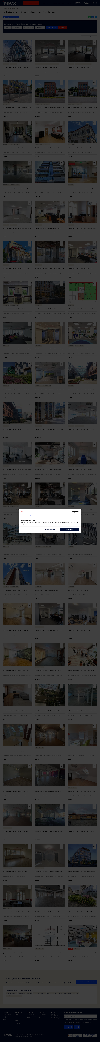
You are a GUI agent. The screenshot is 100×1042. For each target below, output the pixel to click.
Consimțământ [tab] (29, 515)
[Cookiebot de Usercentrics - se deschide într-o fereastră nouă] (73, 511)
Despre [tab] (70, 515)
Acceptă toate (69, 529)
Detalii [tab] (50, 515)
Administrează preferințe (49, 529)
